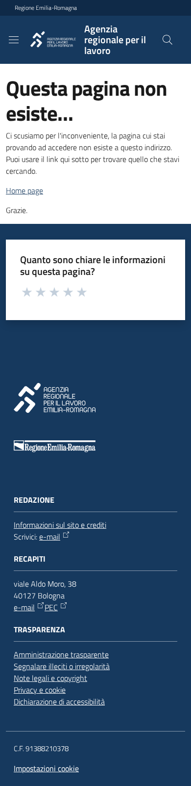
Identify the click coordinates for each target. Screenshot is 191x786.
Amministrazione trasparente (61, 654)
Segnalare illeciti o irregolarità (62, 666)
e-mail (49, 536)
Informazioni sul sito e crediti (60, 525)
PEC (51, 607)
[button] (167, 40)
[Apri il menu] (14, 40)
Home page (24, 190)
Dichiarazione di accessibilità (59, 701)
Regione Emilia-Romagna (46, 7)
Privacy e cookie (40, 690)
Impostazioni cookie (46, 768)
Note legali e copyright (50, 678)
